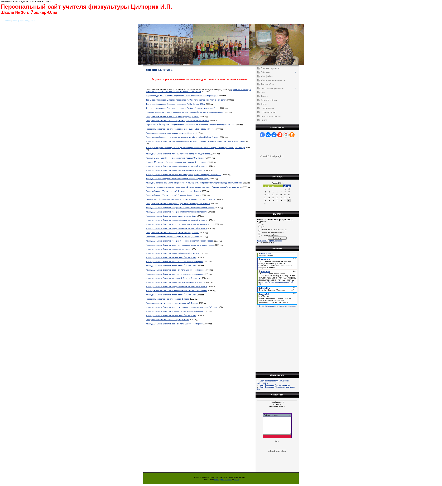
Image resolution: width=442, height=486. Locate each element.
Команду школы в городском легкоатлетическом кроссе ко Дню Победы (177, 179)
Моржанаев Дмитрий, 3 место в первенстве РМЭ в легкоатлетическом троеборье (182, 96)
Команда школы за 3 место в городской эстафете (168, 249)
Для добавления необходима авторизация (277, 306)
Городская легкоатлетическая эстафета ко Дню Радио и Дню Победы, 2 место (180, 129)
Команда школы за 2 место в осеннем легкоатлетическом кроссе (174, 311)
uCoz (236, 479)
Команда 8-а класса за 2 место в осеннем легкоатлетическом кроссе (176, 291)
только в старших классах (273, 232)
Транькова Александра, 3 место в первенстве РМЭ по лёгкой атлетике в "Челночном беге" (185, 100)
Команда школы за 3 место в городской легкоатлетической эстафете (176, 166)
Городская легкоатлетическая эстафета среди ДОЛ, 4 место (172, 116)
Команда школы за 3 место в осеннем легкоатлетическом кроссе (174, 262)
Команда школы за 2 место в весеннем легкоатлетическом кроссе (175, 270)
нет (262, 227)
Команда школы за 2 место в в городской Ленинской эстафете (173, 278)
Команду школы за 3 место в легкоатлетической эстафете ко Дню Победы (178, 154)
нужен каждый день (269, 235)
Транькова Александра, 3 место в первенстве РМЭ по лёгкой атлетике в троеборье (182, 108)
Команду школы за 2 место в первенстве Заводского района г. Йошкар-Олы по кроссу (184, 174)
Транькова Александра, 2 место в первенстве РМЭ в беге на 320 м (175, 104)
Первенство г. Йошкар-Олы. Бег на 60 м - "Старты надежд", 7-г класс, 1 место (180, 199)
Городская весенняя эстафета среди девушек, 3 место (170, 133)
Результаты (262, 241)
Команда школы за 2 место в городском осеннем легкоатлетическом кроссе (179, 241)
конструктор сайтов (223, 479)
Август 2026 (277, 183)
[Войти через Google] (286, 135)
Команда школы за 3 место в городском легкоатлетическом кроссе (175, 170)
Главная (7, 21)
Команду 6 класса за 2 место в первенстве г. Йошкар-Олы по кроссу (176, 158)
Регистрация (17, 21)
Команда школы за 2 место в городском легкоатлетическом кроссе (175, 282)
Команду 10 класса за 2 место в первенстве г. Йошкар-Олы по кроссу (176, 162)
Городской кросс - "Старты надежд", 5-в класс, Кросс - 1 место (173, 195)
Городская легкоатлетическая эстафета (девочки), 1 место (172, 303)
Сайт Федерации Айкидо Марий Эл (275, 385)
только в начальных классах (274, 230)
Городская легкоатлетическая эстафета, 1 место (167, 299)
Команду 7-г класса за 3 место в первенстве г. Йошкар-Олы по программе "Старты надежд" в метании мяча (193, 187)
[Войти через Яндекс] (279, 134)
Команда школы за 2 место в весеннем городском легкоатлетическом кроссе (180, 224)
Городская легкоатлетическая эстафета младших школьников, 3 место (177, 121)
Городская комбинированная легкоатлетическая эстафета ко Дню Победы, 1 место (182, 137)
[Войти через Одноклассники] (292, 134)
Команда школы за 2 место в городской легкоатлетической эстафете (176, 212)
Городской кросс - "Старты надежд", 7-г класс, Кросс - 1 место (173, 191)
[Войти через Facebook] (274, 134)
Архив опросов (275, 241)
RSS (33, 21)
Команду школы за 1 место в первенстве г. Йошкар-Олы (171, 295)
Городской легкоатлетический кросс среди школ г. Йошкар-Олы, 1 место (178, 203)
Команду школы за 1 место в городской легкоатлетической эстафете (176, 228)
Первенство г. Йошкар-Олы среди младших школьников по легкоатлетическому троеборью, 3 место (190, 125)
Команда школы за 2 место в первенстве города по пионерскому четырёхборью (181, 307)
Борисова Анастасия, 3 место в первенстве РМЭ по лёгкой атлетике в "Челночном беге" (185, 112)
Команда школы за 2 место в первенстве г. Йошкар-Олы (171, 216)
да (262, 224)
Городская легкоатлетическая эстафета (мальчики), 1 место (172, 233)
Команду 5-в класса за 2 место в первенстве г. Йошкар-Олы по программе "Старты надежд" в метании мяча (194, 183)
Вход (27, 21)
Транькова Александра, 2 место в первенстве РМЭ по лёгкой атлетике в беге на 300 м (199, 90)
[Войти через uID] (262, 134)
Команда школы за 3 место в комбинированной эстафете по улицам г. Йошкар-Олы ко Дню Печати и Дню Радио (195, 141)
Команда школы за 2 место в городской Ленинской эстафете (172, 253)
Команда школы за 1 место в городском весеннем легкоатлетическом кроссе (180, 208)
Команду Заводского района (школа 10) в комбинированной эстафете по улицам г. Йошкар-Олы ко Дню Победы (195, 148)
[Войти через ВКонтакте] (268, 134)
